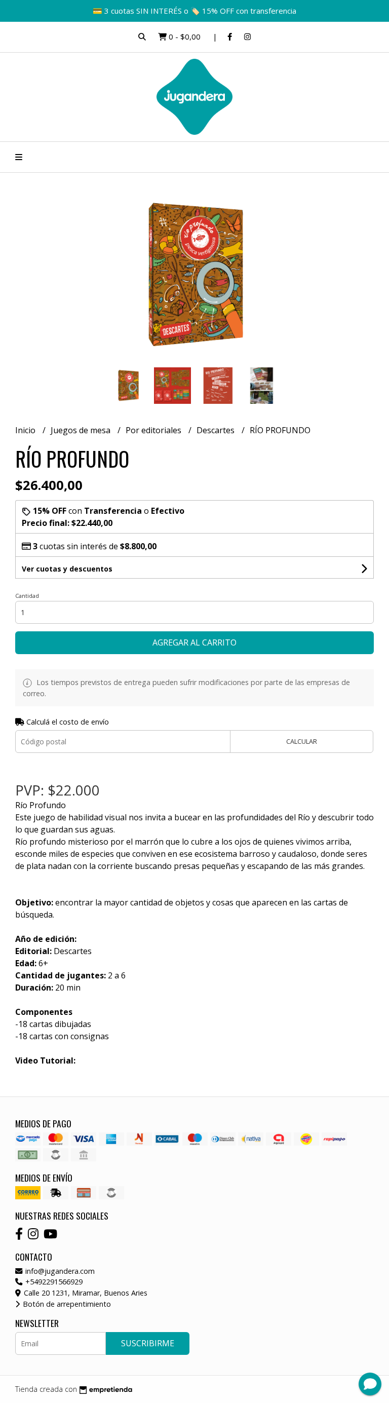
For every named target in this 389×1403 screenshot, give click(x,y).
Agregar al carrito (194, 642)
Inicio (26, 430)
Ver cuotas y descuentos (67, 569)
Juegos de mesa (81, 430)
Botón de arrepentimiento (66, 1304)
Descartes (217, 430)
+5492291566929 (53, 1281)
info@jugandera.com (59, 1271)
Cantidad (27, 595)
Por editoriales (154, 430)
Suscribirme (147, 1343)
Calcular (301, 741)
